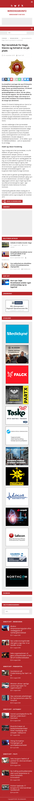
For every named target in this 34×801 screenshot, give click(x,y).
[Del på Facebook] (3, 79)
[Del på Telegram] (25, 79)
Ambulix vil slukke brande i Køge (21, 243)
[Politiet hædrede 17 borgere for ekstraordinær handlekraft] (5, 787)
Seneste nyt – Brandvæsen (12, 622)
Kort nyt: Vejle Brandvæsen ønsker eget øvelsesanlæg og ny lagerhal (20, 283)
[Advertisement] (18, 21)
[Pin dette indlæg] (11, 79)
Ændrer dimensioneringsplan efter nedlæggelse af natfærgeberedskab (20, 629)
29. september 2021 (18, 258)
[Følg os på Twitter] (22, 6)
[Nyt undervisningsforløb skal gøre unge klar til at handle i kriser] (5, 642)
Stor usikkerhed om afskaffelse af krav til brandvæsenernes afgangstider (20, 265)
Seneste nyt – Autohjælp (12, 709)
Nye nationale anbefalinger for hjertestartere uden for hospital (21, 698)
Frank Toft (21, 55)
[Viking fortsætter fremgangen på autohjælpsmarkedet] (5, 742)
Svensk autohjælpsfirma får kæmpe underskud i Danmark (21, 716)
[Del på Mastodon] (22, 79)
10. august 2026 (16, 720)
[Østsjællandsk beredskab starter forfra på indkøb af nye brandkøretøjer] (5, 254)
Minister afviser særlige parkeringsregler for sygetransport (19, 686)
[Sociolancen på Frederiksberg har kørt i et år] (5, 673)
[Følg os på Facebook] (18, 6)
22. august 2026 (16, 678)
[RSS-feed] (11, 6)
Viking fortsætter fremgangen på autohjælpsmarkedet (18, 743)
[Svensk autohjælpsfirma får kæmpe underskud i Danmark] (5, 715)
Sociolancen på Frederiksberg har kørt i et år (20, 673)
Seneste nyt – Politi (10, 754)
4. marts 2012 (16, 269)
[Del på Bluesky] (27, 79)
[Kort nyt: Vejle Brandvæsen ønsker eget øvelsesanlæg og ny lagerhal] (5, 282)
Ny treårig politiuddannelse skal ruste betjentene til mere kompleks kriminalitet (21, 774)
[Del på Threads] (30, 79)
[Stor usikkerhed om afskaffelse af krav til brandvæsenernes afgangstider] (5, 265)
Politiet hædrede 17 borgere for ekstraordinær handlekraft (20, 788)
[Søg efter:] (17, 32)
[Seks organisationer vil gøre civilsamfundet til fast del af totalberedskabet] (5, 655)
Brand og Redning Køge (14, 201)
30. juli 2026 (15, 792)
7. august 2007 (16, 245)
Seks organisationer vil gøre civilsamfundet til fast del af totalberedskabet (21, 655)
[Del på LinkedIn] (8, 79)
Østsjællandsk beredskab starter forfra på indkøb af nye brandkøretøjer (21, 253)
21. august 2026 (16, 690)
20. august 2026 (16, 703)
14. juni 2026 (15, 747)
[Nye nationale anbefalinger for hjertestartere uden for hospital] (5, 698)
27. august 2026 (16, 635)
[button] (31, 1)
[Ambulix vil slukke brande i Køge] (5, 245)
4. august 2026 (16, 780)
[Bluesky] (15, 6)
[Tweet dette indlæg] (6, 79)
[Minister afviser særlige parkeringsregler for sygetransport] (5, 685)
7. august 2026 (16, 735)
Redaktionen (5, 260)
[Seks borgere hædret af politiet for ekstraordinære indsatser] (5, 760)
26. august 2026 (16, 660)
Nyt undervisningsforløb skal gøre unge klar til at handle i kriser (20, 643)
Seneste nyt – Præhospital (12, 666)
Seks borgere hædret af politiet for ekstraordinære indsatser (21, 761)
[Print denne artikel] (17, 79)
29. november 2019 (9, 55)
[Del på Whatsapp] (19, 79)
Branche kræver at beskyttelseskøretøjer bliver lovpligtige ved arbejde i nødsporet (19, 729)
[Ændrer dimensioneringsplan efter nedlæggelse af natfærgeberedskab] (5, 628)
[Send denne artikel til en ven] (14, 79)
